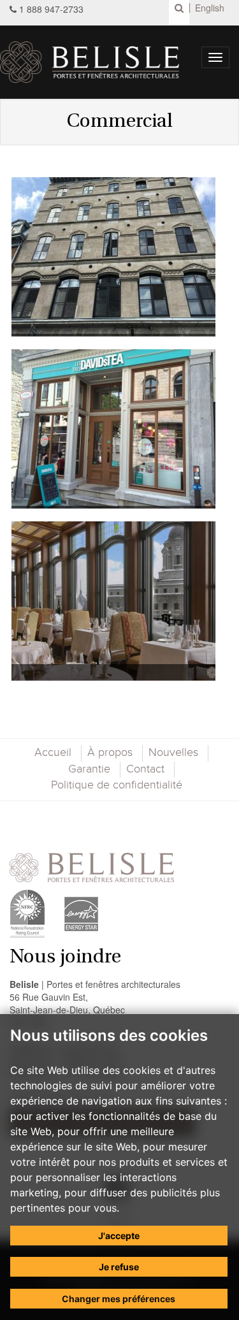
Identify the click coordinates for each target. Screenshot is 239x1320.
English (209, 8)
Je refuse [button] (119, 1266)
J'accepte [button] (119, 1235)
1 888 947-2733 (51, 9)
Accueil (52, 752)
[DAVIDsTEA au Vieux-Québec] (113, 429)
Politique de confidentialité (116, 785)
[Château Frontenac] (113, 601)
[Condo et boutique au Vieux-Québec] (113, 257)
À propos (110, 752)
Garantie (89, 769)
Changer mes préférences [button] (118, 1298)
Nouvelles (173, 752)
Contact (145, 769)
